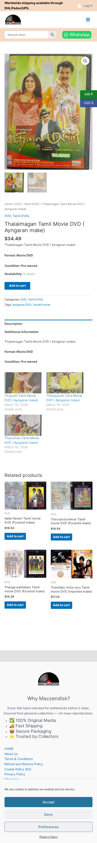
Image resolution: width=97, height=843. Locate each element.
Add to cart (17, 285)
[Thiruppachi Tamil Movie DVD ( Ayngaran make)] (64, 382)
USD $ (86, 102)
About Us (11, 754)
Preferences (48, 827)
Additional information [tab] (22, 332)
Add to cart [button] (15, 536)
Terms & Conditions (19, 759)
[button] (85, 61)
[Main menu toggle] (88, 19)
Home (8, 204)
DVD (18, 204)
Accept (49, 802)
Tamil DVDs (31, 204)
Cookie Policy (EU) (18, 769)
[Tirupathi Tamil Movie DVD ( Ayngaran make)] (23, 382)
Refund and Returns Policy (24, 764)
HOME (9, 749)
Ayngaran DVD (21, 304)
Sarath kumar (42, 304)
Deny (48, 814)
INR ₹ (86, 94)
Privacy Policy (48, 836)
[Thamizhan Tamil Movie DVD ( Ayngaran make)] (23, 425)
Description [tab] (13, 324)
